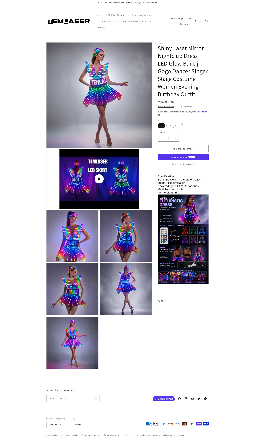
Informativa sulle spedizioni (164, 435)
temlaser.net (57, 435)
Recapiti (181, 435)
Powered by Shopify (70, 435)
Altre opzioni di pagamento (183, 164)
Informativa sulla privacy (112, 435)
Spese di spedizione (166, 106)
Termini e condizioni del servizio (137, 435)
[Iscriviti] (96, 398)
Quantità (161, 132)
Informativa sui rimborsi (90, 435)
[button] (100, 15)
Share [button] (164, 301)
